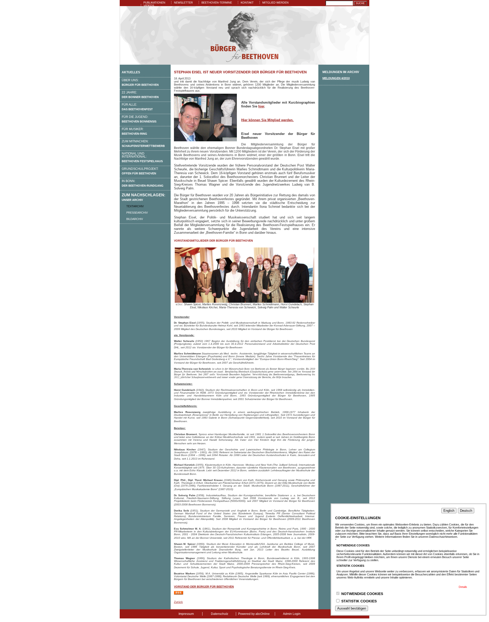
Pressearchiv (137, 212)
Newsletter (183, 2)
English (448, 511)
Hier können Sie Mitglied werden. (267, 120)
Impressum (186, 614)
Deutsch (466, 511)
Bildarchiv (134, 218)
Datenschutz (219, 614)
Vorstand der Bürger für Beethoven (204, 586)
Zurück (178, 601)
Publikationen (154, 2)
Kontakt (247, 2)
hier (261, 106)
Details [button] (463, 586)
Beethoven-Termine (216, 2)
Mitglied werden (275, 2)
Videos (149, 5)
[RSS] (178, 593)
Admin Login (292, 614)
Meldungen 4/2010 (336, 78)
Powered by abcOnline (254, 614)
